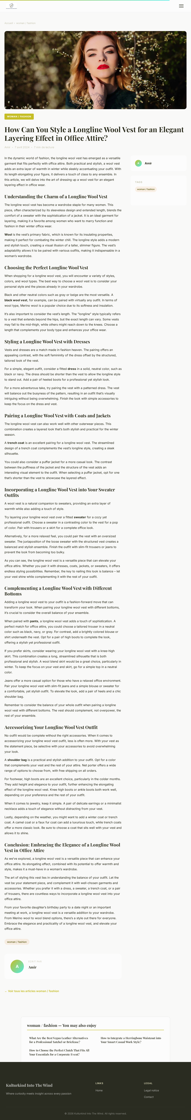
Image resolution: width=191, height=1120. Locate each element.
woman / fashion (26, 23)
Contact (149, 1096)
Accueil (8, 23)
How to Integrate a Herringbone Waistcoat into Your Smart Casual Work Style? (131, 1040)
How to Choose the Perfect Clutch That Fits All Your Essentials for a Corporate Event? (59, 1052)
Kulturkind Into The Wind (29, 1085)
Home (99, 1090)
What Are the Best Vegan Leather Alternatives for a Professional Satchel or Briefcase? (58, 1040)
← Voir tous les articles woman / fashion (31, 991)
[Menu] (181, 6)
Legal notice (151, 1090)
